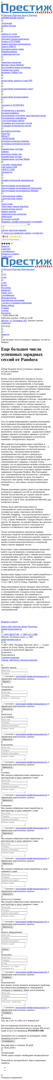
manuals (22, 230)
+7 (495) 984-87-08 (10, 634)
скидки (4, 230)
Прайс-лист (6, 256)
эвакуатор (13, 230)
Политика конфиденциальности (19, 627)
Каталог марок (20, 626)
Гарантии (5, 249)
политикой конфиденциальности (31, 676)
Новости (5, 246)
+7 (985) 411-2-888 (28, 634)
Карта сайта (7, 626)
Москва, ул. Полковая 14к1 (14, 320)
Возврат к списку (9, 622)
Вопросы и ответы (10, 254)
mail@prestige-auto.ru (11, 639)
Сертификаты (7, 251)
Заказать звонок (35, 320)
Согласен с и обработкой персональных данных (25, 677)
